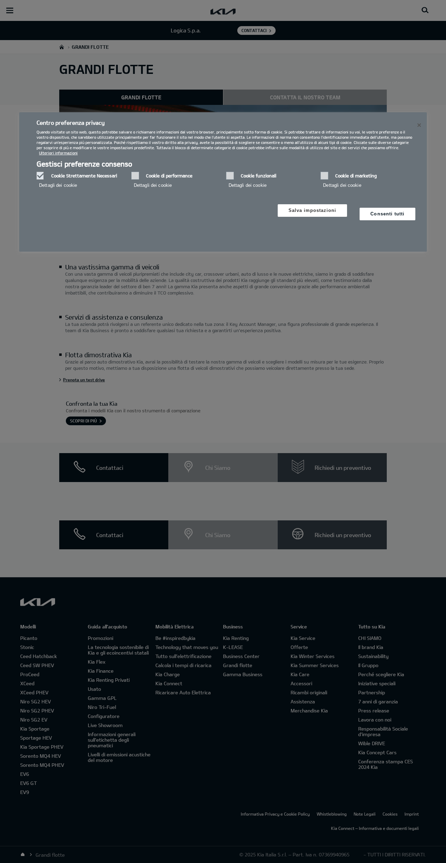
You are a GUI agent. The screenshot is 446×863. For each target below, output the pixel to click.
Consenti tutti (387, 213)
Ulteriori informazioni (58, 153)
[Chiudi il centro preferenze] (419, 125)
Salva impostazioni (313, 210)
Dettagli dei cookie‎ (58, 185)
